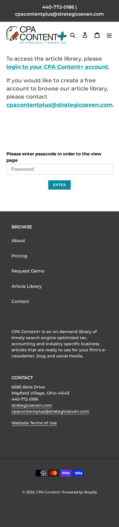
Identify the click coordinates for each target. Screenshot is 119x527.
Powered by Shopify (79, 492)
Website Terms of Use (34, 423)
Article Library (27, 286)
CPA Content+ (48, 492)
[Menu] (109, 35)
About (18, 240)
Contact (20, 301)
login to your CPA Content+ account (57, 66)
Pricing (19, 256)
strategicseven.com (32, 405)
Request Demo (28, 271)
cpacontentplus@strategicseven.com (59, 104)
